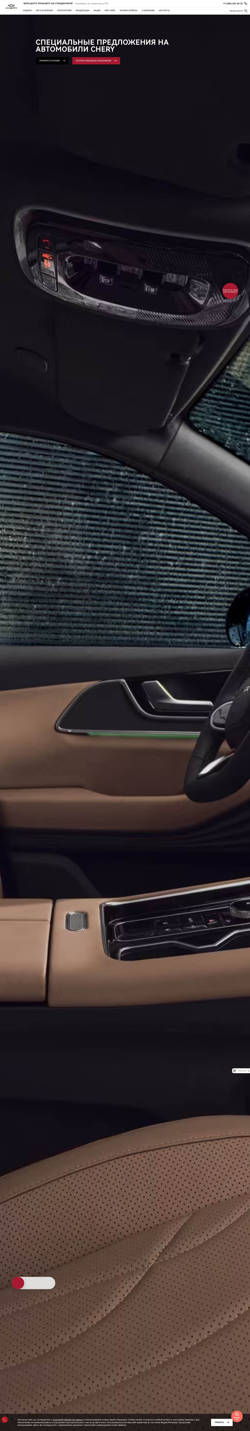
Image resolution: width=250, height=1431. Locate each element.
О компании (148, 11)
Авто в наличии (44, 11)
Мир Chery (110, 11)
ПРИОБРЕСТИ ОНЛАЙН (49, 61)
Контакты (164, 11)
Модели (27, 11)
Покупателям (64, 11)
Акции (97, 11)
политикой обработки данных (68, 1420)
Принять (219, 1422)
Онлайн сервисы (128, 11)
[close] (248, 1071)
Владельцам (82, 11)
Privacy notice (241, 1071)
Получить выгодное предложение (93, 61)
